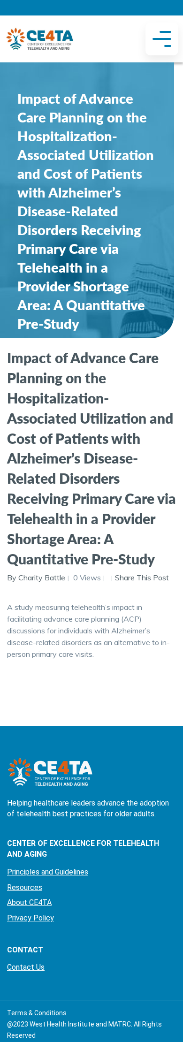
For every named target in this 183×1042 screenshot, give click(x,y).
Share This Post (142, 577)
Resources (24, 887)
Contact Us (26, 967)
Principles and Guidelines (47, 871)
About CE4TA (29, 902)
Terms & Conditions (37, 1013)
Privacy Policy (30, 917)
